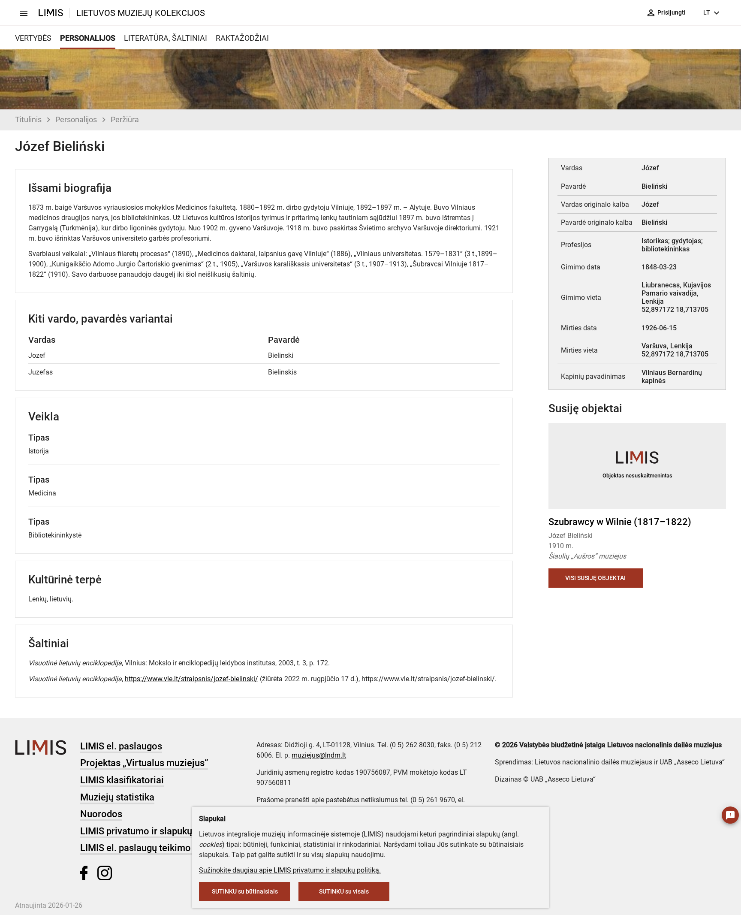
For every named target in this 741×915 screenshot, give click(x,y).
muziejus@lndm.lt (319, 755)
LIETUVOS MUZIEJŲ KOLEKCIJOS (140, 13)
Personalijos (76, 119)
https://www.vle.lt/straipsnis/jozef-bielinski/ (191, 679)
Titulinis (28, 119)
